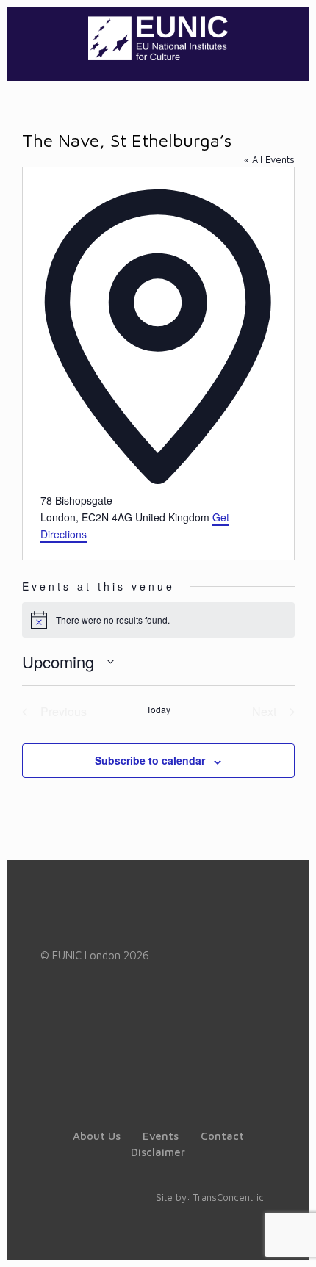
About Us (97, 1136)
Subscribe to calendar (150, 760)
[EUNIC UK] (158, 37)
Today (158, 709)
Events (161, 1136)
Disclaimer (158, 1152)
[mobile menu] (288, 36)
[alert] (158, 620)
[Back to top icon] (285, 1236)
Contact (222, 1136)
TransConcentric (228, 1197)
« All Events (269, 159)
